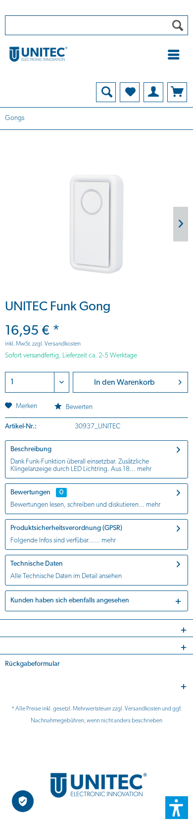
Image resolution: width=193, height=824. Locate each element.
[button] (176, 807)
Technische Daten (36, 564)
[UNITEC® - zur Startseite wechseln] (96, 53)
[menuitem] (176, 54)
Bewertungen (30, 492)
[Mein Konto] (153, 92)
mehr (143, 469)
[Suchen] (177, 25)
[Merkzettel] (130, 92)
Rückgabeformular (32, 664)
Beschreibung (30, 449)
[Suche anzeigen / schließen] (106, 92)
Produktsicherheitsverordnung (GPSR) (66, 528)
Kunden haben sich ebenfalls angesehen (69, 600)
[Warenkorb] (177, 92)
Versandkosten (143, 709)
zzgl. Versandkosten (56, 344)
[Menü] (176, 54)
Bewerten (78, 407)
